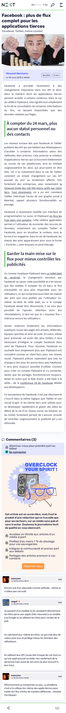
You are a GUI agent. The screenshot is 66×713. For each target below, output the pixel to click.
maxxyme (16, 578)
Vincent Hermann (17, 73)
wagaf (14, 601)
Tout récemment (21, 192)
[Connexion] (52, 5)
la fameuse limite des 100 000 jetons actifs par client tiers (33, 188)
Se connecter (17, 452)
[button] (61, 5)
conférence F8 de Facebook (36, 383)
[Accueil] (8, 5)
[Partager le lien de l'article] (8, 708)
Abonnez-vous (33, 566)
